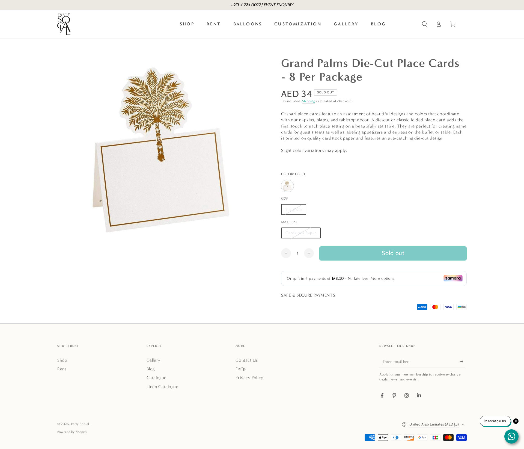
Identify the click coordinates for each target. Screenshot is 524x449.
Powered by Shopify (72, 432)
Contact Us (247, 360)
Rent (61, 368)
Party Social (80, 424)
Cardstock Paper (300, 234)
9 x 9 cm (295, 211)
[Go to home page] (63, 24)
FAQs (241, 368)
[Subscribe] (463, 362)
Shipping (308, 101)
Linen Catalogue (162, 386)
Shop (62, 360)
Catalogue (156, 377)
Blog (151, 368)
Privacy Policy (249, 377)
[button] (424, 24)
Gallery (153, 360)
